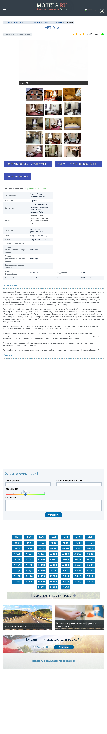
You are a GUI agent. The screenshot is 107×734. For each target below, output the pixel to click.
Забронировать (18, 176)
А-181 (65, 565)
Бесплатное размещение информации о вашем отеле (77, 625)
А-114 (65, 553)
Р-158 (17, 576)
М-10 (41, 542)
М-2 (29, 537)
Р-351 (90, 581)
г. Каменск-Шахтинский (52, 22)
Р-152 (90, 570)
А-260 (77, 565)
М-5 (66, 537)
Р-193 (41, 576)
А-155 (17, 565)
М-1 (17, 537)
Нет (48, 647)
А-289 (90, 565)
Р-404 (53, 587)
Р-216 (78, 576)
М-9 (29, 542)
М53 (17, 548)
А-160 (41, 565)
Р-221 (17, 581)
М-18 (66, 542)
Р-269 (78, 581)
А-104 (29, 553)
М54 (29, 548)
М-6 (78, 537)
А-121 (90, 553)
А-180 (53, 565)
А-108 (53, 553)
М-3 (41, 537)
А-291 (29, 570)
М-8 (17, 542)
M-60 (90, 548)
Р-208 (53, 576)
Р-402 (41, 587)
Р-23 (53, 570)
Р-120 (65, 570)
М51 (77, 542)
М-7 (90, 537)
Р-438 (65, 587)
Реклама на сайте (13, 626)
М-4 (53, 537)
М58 (77, 548)
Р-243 (65, 581)
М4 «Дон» (17, 22)
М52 (89, 542)
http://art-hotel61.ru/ (38, 235)
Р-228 (29, 581)
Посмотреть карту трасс (51, 595)
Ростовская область (32, 22)
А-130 (17, 559)
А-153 (90, 559)
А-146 (41, 559)
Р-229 (41, 581)
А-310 (41, 570)
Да (38, 647)
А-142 (29, 559)
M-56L (53, 548)
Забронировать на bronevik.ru (78, 164)
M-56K (65, 548)
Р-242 (53, 581)
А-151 (77, 559)
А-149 (65, 559)
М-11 (53, 542)
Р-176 (29, 576)
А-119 (77, 553)
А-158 (29, 565)
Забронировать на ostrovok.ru (28, 164)
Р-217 (90, 576)
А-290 (17, 570)
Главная (7, 22)
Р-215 (65, 576)
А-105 (41, 553)
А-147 (53, 559)
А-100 (17, 553)
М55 (41, 548)
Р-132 (78, 570)
